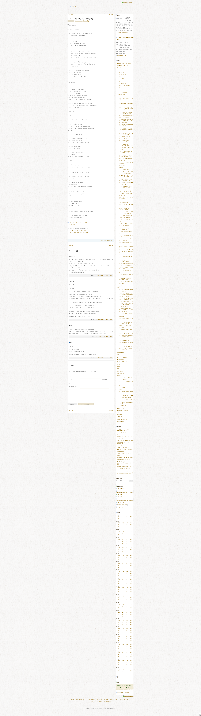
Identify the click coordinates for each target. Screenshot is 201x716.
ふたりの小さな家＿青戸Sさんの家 (126, 169)
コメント (70, 389)
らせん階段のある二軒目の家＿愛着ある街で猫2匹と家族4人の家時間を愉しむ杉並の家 (126, 121)
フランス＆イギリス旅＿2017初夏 (126, 395)
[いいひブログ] (73, 6)
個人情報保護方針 (107, 701)
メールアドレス (71, 379)
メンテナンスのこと (123, 92)
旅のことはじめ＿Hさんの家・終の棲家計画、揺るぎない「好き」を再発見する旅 (125, 442)
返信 (111, 275)
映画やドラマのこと (121, 408)
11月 (123, 523)
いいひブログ (91, 701)
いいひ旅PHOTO (122, 405)
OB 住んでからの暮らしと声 (102, 699)
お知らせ (119, 354)
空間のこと (121, 76)
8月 (118, 516)
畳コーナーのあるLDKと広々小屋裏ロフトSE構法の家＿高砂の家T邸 (126, 251)
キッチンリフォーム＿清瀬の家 (125, 346)
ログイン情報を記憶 (73, 386)
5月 (127, 525)
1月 (122, 518)
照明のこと (121, 87)
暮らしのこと (120, 366)
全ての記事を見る (125, 471)
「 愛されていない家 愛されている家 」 (78, 230)
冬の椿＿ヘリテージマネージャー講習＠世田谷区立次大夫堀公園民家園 (125, 463)
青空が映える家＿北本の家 (124, 217)
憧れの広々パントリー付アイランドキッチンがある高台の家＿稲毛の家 (126, 256)
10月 (127, 523)
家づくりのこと (78, 21)
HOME (72, 699)
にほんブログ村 (71, 225)
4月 (131, 525)
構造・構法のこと (122, 74)
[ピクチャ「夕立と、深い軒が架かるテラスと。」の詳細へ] (124, 490)
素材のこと (121, 81)
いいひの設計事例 (91, 699)
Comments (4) (110, 240)
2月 (118, 518)
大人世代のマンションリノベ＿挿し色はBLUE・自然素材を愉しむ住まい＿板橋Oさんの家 (126, 305)
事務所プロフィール (114, 699)
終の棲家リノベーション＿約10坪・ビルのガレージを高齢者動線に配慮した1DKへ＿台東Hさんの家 (126, 295)
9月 (131, 531)
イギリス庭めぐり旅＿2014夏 (125, 397)
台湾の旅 (120, 389)
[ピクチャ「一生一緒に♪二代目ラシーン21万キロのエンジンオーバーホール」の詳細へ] (122, 504)
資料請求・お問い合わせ (124, 699)
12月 (119, 523)
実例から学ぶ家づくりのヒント (124, 65)
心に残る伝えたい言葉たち (123, 419)
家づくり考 (85, 21)
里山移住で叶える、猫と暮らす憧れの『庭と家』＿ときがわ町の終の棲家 (126, 98)
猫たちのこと (120, 371)
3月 (131, 516)
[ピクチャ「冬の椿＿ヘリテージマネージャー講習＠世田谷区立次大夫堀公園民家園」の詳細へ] (120, 506)
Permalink (103, 240)
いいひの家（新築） (121, 94)
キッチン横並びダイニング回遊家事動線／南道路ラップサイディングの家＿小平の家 (126, 129)
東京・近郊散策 (122, 387)
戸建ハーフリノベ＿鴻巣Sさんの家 (126, 333)
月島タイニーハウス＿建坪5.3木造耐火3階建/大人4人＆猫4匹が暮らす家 (126, 103)
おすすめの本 (120, 414)
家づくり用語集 (120, 421)
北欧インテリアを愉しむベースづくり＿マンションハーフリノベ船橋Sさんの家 (126, 315)
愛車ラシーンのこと (121, 373)
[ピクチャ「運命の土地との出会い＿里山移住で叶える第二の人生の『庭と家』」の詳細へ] (124, 498)
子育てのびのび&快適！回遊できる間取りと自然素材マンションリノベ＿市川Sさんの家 (126, 310)
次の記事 (111, 15)
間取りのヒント (122, 72)
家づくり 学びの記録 (122, 357)
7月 (122, 516)
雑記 (118, 368)
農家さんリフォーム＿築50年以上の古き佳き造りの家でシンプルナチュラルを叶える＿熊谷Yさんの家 (126, 300)
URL (68, 383)
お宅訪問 (119, 364)
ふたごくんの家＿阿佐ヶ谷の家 (125, 215)
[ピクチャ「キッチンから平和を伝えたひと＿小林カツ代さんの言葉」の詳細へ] (120, 488)
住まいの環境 (121, 78)
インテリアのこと (122, 89)
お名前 (69, 376)
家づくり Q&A (99, 701)
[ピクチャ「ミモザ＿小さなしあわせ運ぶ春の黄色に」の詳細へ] (120, 502)
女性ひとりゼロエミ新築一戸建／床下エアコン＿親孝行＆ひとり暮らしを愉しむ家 (126, 108)
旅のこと (119, 375)
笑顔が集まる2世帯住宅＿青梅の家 (126, 223)
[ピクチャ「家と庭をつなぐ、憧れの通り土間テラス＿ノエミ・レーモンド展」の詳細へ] (120, 494)
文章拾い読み (120, 416)
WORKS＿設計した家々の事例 (124, 63)
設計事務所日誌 (120, 352)
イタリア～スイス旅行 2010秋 (125, 399)
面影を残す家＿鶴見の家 (124, 225)
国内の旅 (120, 385)
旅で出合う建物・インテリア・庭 (125, 361)
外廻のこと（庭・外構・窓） (125, 85)
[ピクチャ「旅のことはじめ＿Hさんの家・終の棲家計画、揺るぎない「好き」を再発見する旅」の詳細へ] (121, 496)
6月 (127, 516)
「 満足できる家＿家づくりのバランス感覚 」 (79, 232)
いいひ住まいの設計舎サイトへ (124, 32)
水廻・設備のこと (122, 83)
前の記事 (71, 15)
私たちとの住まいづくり (80, 699)
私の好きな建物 (120, 359)
